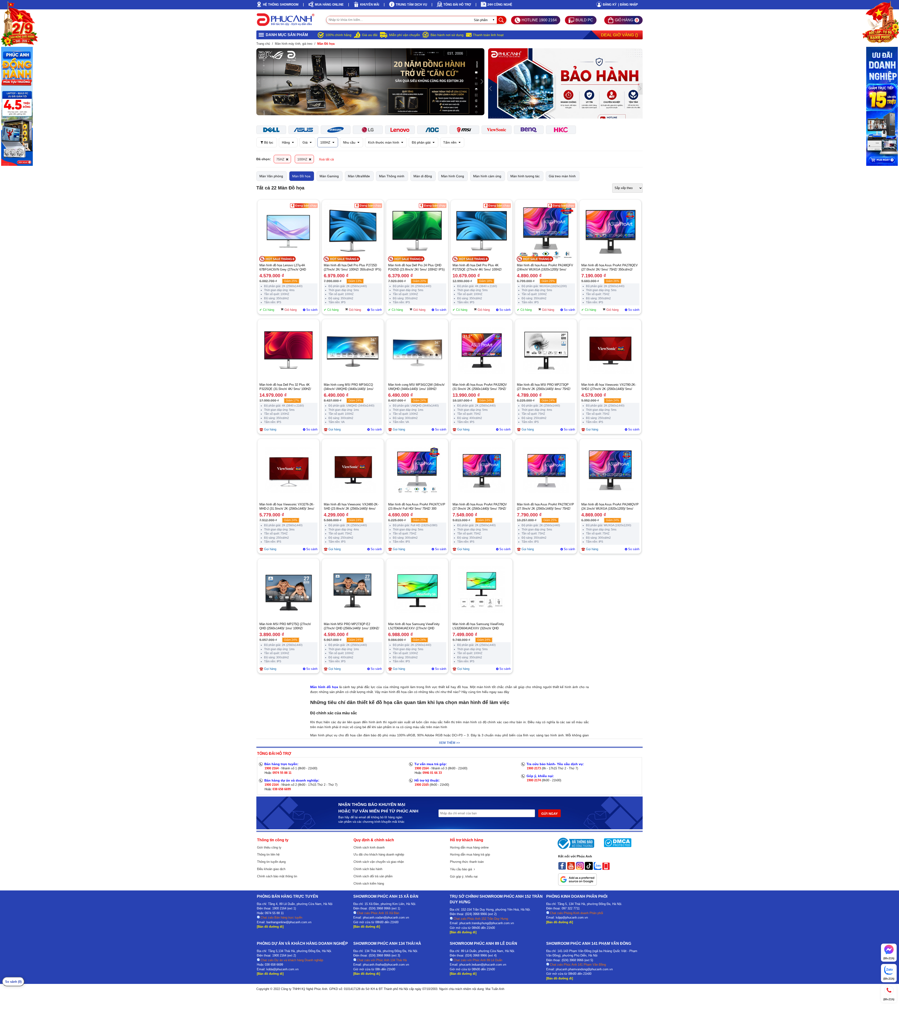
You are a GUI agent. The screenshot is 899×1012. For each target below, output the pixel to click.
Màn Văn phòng (271, 176)
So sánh (311, 309)
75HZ (280, 159)
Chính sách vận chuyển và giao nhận (379, 862)
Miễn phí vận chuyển (404, 35)
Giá (305, 142)
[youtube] (571, 869)
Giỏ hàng (290, 309)
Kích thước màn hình (384, 142)
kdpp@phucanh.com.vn (572, 917)
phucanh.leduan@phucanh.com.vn (482, 964)
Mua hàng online (329, 4)
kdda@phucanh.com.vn (282, 969)
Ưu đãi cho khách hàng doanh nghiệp (379, 854)
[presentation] (258, 82)
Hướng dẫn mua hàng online (469, 847)
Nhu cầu (349, 142)
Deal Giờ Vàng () (619, 35)
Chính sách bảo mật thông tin (277, 876)
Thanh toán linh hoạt (488, 35)
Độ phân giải (421, 142)
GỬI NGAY (549, 814)
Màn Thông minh (391, 176)
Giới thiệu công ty (269, 847)
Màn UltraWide (359, 176)
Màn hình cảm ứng (487, 176)
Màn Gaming (329, 176)
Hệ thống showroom (280, 4)
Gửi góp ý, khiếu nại (464, 876)
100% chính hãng (338, 35)
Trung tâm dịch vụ (411, 4)
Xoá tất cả (326, 159)
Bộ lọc (268, 142)
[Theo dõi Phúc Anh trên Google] (577, 884)
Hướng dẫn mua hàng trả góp (470, 854)
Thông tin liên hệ (268, 854)
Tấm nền (450, 142)
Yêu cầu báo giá (462, 869)
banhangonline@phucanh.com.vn (288, 922)
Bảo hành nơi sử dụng (447, 35)
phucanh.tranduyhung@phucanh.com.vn (486, 923)
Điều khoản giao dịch (271, 869)
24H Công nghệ (499, 4)
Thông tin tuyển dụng (271, 862)
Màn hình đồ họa (324, 687)
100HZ (325, 142)
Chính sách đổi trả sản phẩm (373, 876)
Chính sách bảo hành (368, 869)
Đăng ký (610, 4)
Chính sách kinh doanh (369, 847)
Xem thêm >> (449, 743)
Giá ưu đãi (369, 35)
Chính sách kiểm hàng (369, 883)
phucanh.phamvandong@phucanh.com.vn (584, 969)
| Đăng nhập (628, 4)
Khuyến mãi (369, 4)
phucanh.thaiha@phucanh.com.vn (386, 964)
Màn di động (422, 176)
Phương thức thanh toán (467, 862)
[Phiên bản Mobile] (606, 869)
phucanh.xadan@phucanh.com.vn (386, 917)
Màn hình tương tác (525, 176)
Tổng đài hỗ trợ (457, 4)
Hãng (286, 142)
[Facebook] (562, 869)
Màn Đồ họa (301, 176)
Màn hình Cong (452, 176)
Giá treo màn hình (562, 176)
